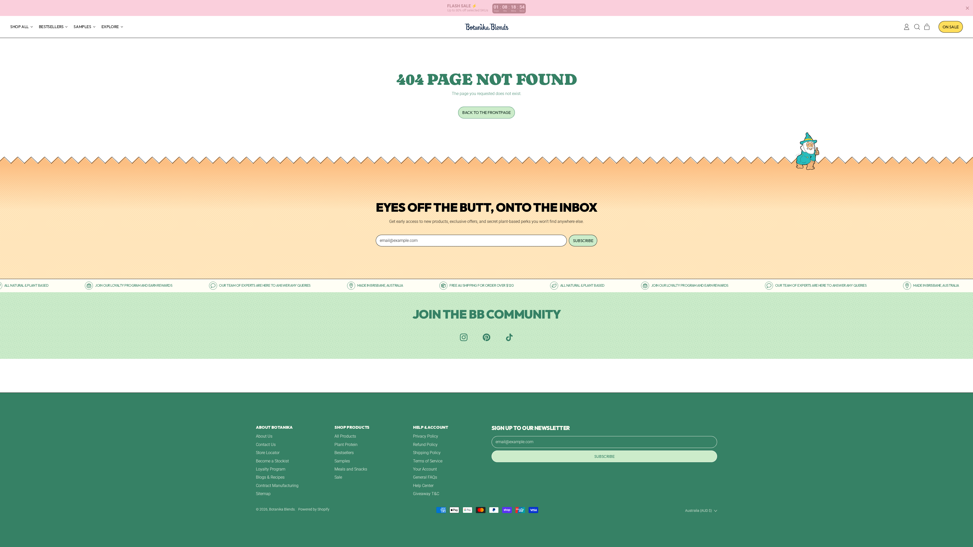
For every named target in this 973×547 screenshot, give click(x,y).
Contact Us (266, 444)
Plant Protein (346, 444)
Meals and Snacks (350, 469)
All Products (345, 436)
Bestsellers (344, 452)
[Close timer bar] (967, 8)
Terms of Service (427, 461)
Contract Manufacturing (277, 485)
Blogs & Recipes (270, 477)
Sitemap (263, 493)
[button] (916, 26)
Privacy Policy (425, 436)
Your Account (425, 469)
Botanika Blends (282, 509)
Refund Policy (425, 444)
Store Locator (267, 452)
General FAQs (425, 477)
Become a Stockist (272, 461)
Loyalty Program (270, 469)
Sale (338, 477)
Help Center (423, 485)
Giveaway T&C (426, 493)
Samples (342, 461)
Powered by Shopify (313, 509)
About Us (264, 436)
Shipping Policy (427, 452)
